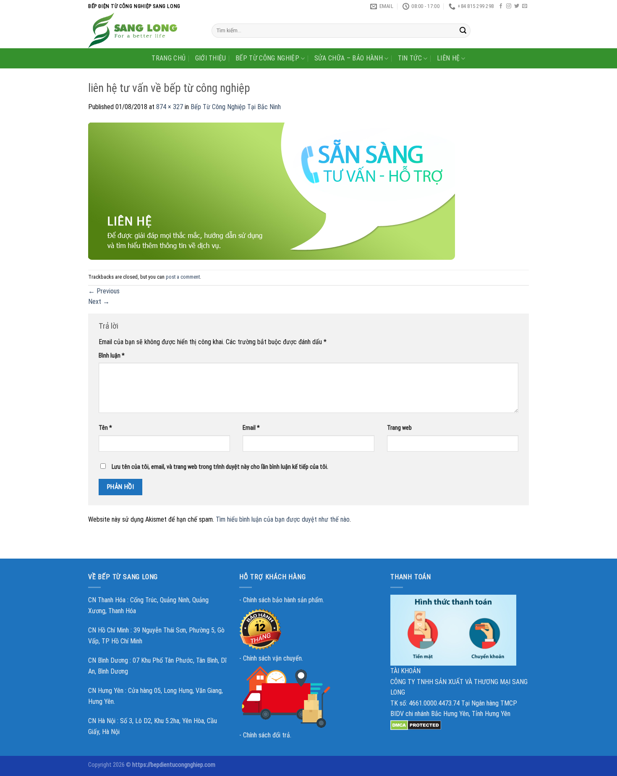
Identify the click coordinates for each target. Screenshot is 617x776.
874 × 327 (169, 107)
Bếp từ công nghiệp (267, 58)
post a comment (183, 277)
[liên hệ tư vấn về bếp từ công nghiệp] (271, 191)
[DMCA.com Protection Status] (415, 725)
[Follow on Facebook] (500, 6)
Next (99, 302)
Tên (105, 427)
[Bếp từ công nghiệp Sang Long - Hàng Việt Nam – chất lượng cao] (143, 30)
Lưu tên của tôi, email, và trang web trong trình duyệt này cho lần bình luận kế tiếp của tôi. (220, 466)
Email (251, 427)
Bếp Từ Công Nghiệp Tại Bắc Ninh (236, 107)
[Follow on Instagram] (508, 6)
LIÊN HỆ (448, 58)
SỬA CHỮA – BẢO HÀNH (348, 58)
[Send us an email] (524, 6)
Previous (104, 291)
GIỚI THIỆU (210, 58)
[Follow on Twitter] (516, 6)
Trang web (399, 427)
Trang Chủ (169, 58)
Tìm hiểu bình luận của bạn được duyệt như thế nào (283, 519)
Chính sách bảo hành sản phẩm (283, 600)
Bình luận (112, 355)
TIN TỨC (410, 58)
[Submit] (463, 31)
